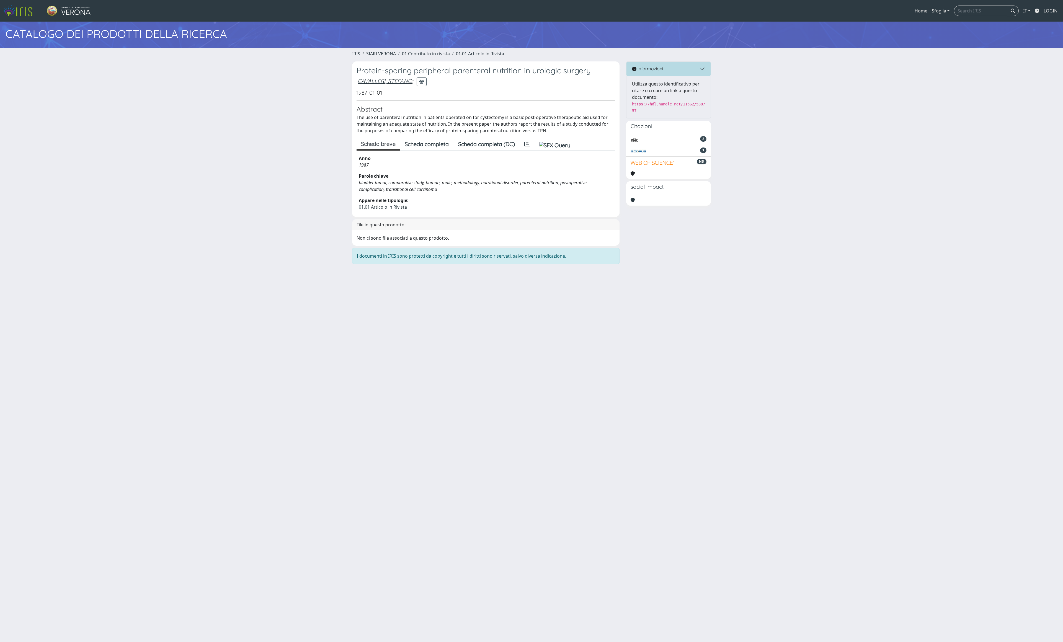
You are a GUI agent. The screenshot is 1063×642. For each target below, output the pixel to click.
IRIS (356, 54)
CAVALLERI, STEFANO (385, 80)
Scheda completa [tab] (427, 144)
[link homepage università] (69, 10)
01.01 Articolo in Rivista (480, 54)
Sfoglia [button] (939, 11)
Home (921, 11)
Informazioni (649, 68)
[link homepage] (20, 10)
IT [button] (1025, 11)
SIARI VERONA (381, 54)
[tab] (527, 144)
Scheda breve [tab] (378, 143)
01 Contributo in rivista (426, 54)
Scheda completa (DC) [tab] (486, 144)
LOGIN (1050, 11)
